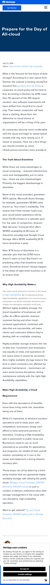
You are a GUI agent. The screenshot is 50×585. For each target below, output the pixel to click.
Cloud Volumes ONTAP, (19, 66)
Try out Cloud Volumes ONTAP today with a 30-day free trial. (23, 514)
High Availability (35, 66)
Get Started (11, 8)
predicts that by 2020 (29, 85)
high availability (12, 294)
